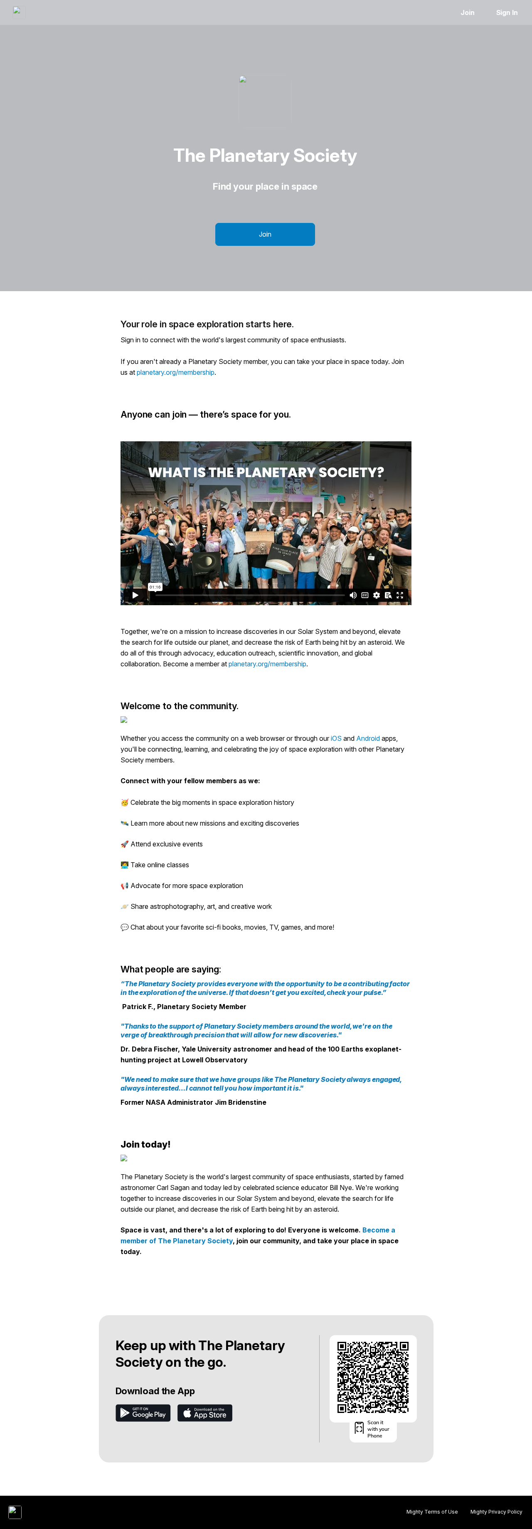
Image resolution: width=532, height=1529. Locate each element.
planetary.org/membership (175, 372)
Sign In (507, 12)
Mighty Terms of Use (432, 1512)
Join (468, 12)
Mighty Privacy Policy (496, 1512)
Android (368, 738)
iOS (335, 738)
